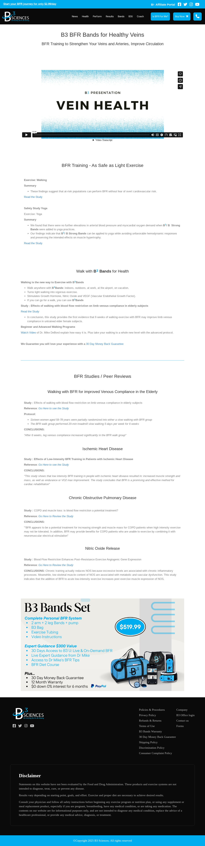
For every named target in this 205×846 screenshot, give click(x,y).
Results (110, 16)
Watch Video (28, 332)
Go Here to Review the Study (55, 516)
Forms (180, 726)
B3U (131, 16)
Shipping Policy (148, 742)
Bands (121, 16)
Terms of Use (147, 726)
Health (85, 16)
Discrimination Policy (151, 747)
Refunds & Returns (150, 720)
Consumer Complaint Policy (155, 753)
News (75, 16)
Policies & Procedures (152, 709)
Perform (97, 16)
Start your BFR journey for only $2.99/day (29, 3)
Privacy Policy (147, 715)
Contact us (182, 720)
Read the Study (33, 196)
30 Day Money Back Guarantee (104, 343)
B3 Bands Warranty (150, 731)
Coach (140, 16)
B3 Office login (185, 715)
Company (182, 709)
